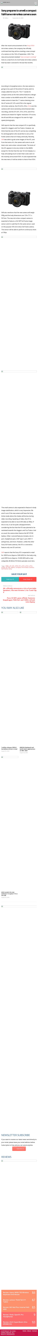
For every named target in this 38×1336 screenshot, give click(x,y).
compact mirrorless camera (24, 567)
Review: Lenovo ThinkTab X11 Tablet (14, 1301)
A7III (16, 566)
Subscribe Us (20, 1149)
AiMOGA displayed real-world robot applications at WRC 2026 (27, 749)
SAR (2, 139)
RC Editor (5, 18)
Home (24, 1331)
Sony (10, 569)
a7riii (26, 566)
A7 (10, 566)
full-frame (4, 569)
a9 (6, 567)
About (29, 1331)
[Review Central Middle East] (7, 2)
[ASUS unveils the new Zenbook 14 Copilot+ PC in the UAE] (9, 823)
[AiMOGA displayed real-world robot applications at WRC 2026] (28, 678)
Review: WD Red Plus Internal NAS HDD (16, 1308)
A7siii (29, 106)
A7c (13, 566)
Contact (34, 1331)
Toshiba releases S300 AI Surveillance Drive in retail (9, 748)
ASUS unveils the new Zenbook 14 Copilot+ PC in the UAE (9, 893)
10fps (7, 566)
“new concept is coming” (28, 57)
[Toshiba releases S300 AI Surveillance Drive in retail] (9, 678)
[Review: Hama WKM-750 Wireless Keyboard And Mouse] (19, 1226)
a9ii (9, 567)
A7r (19, 566)
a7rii (22, 566)
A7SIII (3, 567)
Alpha (13, 567)
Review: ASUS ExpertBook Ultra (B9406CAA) (15, 1323)
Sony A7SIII (30, 46)
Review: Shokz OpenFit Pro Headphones (13, 1316)
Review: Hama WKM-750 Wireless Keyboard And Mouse (16, 1293)
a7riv (30, 566)
